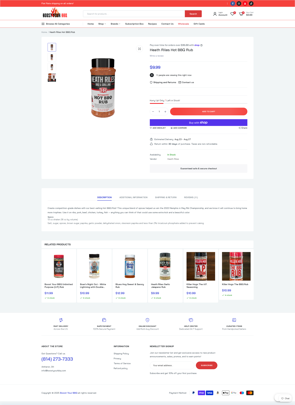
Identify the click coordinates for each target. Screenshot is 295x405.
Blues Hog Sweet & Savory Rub (130, 285)
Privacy (117, 358)
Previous (41, 276)
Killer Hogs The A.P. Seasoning (197, 285)
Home (91, 23)
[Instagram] (239, 3)
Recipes (152, 23)
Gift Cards (199, 23)
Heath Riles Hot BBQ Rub (171, 49)
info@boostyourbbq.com (53, 370)
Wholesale (183, 23)
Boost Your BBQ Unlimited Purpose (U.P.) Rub (59, 285)
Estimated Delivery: (164, 139)
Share (244, 127)
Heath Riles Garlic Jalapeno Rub (160, 285)
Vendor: (153, 159)
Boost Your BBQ (69, 392)
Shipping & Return (165, 197)
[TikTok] (251, 3)
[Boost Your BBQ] (54, 14)
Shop (101, 23)
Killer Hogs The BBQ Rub (235, 284)
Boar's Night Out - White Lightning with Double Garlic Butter (93, 285)
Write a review (157, 56)
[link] (70, 257)
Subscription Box (134, 23)
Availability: (155, 154)
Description (104, 197)
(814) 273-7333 (57, 359)
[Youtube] (245, 3)
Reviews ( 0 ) (191, 197)
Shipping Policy (121, 353)
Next (253, 276)
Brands (115, 23)
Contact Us (167, 23)
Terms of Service (122, 363)
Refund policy (121, 368)
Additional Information (133, 197)
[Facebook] (232, 3)
